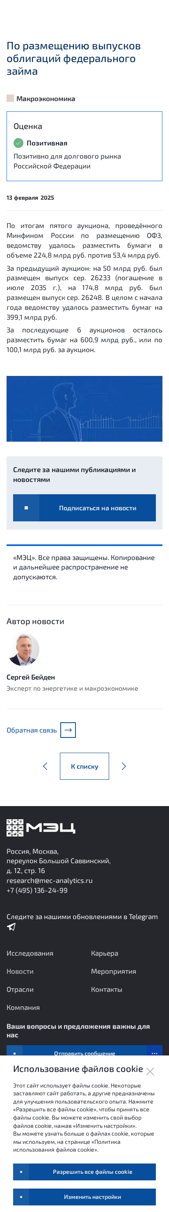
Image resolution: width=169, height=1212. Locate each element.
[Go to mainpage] (41, 827)
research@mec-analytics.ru (50, 880)
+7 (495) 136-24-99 (37, 890)
